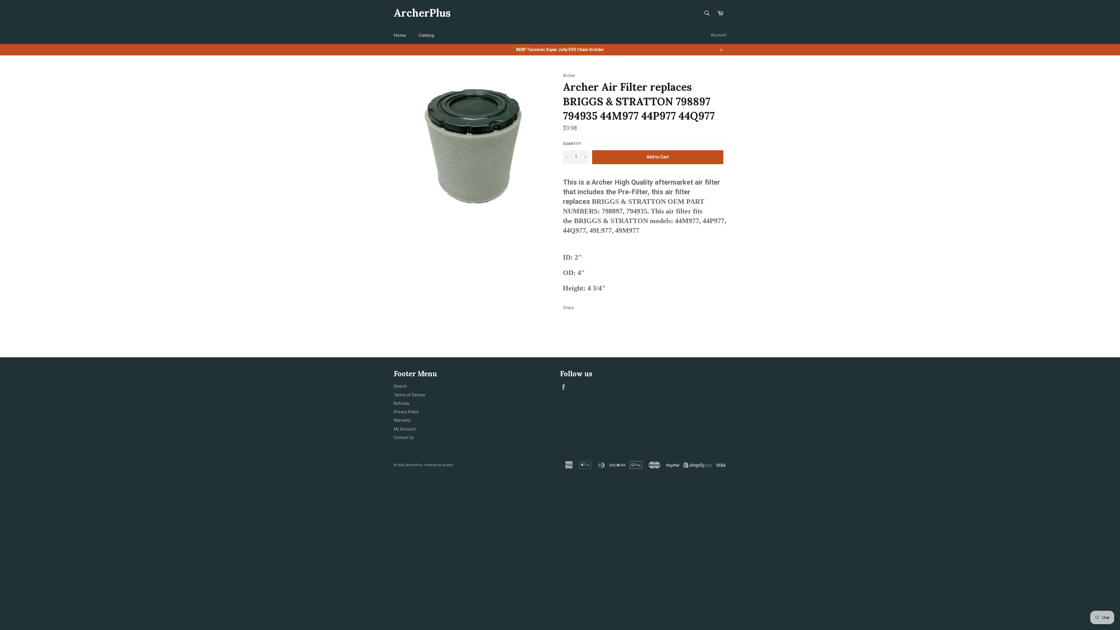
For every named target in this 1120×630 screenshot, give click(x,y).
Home (400, 35)
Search (400, 386)
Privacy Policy (406, 412)
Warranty (402, 420)
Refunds (402, 403)
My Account (405, 429)
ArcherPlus (422, 13)
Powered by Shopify (438, 465)
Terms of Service (409, 395)
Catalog (426, 35)
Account (718, 35)
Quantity (572, 144)
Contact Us (404, 437)
